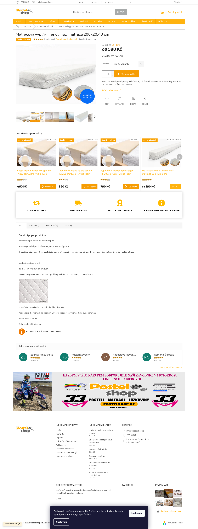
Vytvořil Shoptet (175, 523)
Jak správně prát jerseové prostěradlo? (100, 441)
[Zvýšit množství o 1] (112, 72)
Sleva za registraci (97, 456)
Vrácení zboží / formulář (66, 441)
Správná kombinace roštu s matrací (101, 432)
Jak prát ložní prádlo (98, 449)
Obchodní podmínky (65, 448)
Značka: (87, 39)
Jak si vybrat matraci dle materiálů (99, 464)
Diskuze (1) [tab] (68, 225)
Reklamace (61, 445)
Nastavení (61, 522)
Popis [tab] (21, 225)
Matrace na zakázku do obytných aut (99, 474)
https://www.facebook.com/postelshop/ (137, 441)
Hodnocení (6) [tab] (52, 225)
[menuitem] (19, 21)
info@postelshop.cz (135, 430)
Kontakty (94, 2)
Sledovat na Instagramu (171, 511)
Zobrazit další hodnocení (170, 367)
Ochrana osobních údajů (66, 452)
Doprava (109, 2)
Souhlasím (136, 513)
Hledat (120, 12)
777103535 (131, 435)
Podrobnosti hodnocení (66, 39)
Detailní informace (110, 90)
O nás (81, 2)
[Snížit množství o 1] (112, 75)
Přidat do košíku (128, 74)
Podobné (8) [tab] (34, 225)
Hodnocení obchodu (65, 456)
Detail (175, 186)
